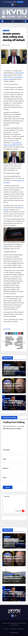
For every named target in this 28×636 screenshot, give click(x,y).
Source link (7, 329)
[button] (22, 21)
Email (4, 459)
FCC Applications (14, 632)
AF (18, 581)
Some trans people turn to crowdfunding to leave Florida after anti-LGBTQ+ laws (9, 341)
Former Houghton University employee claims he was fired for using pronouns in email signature (18, 342)
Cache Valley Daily (8, 574)
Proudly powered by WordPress (10, 623)
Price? (5, 477)
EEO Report (13, 628)
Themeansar (15, 625)
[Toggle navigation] (13, 21)
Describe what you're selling (12, 428)
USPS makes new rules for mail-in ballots (14, 368)
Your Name (7, 450)
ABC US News (6, 30)
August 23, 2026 (10, 543)
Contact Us (6, 628)
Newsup (24, 623)
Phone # (6, 468)
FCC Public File (20, 628)
